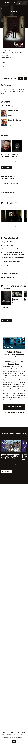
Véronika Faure (15, 155)
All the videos (6, 471)
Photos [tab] (7, 207)
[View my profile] (24, 3)
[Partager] (21, 78)
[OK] (14, 741)
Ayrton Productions (7, 58)
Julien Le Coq (5, 52)
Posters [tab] (20, 207)
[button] (20, 212)
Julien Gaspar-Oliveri (15, 363)
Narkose (4, 307)
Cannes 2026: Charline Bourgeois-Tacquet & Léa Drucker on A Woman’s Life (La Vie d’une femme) (10, 457)
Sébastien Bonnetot (16, 52)
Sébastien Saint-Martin (6, 155)
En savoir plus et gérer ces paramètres (11, 737)
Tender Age (9, 362)
